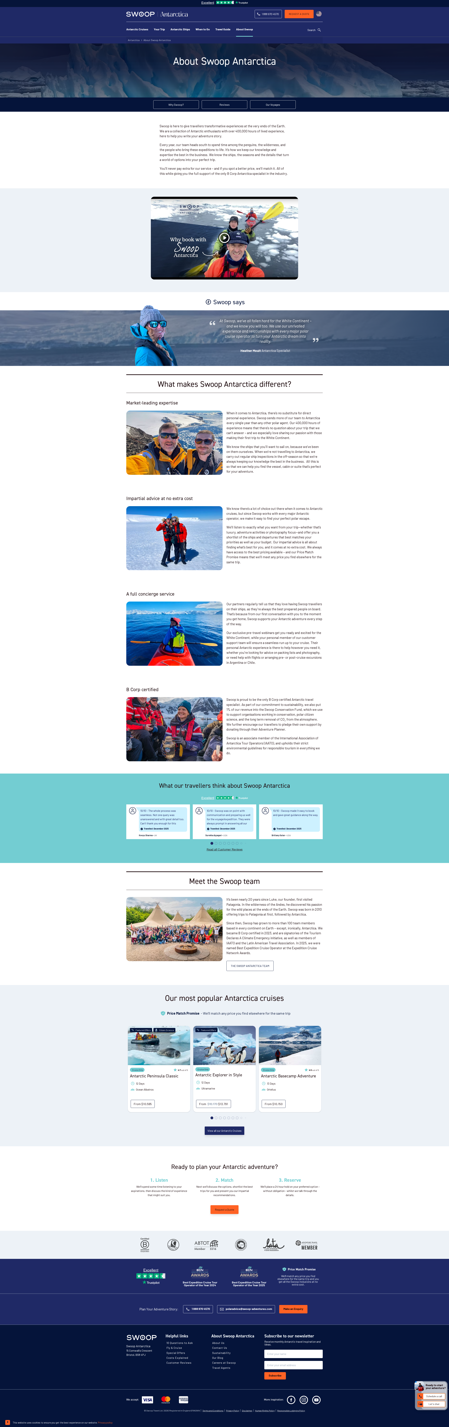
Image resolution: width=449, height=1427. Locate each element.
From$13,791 (213, 1104)
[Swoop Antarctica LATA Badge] (273, 1244)
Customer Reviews (179, 1362)
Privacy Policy (232, 1410)
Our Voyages (273, 104)
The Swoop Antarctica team (250, 965)
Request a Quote (224, 1209)
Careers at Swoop (224, 1362)
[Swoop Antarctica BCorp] (144, 1244)
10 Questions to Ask (179, 1342)
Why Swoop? (176, 104)
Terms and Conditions (212, 1410)
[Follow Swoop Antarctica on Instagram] (303, 1400)
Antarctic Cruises (137, 29)
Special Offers (175, 1352)
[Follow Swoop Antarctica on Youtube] (316, 1400)
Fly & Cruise (174, 1347)
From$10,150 (274, 1104)
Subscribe (275, 1375)
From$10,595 (143, 1104)
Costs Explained (177, 1357)
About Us (218, 1342)
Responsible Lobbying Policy (291, 1410)
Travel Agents (221, 1367)
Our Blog (217, 1357)
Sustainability (221, 1352)
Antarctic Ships (180, 29)
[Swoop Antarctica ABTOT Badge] (205, 1244)
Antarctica (134, 40)
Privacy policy (105, 1422)
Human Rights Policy (265, 1410)
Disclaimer (247, 1410)
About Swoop (244, 29)
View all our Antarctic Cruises (224, 1130)
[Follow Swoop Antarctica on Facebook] (291, 1400)
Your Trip (159, 29)
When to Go (203, 29)
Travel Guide (222, 29)
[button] (211, 843)
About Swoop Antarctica (157, 40)
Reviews (224, 104)
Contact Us (219, 1347)
